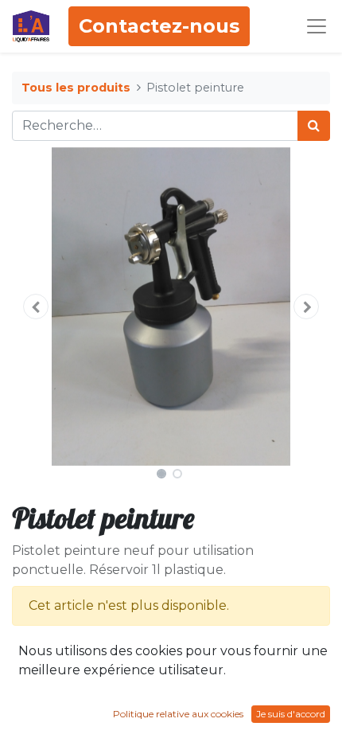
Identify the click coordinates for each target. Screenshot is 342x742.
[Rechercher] (313, 126)
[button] (36, 306)
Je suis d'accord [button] (290, 714)
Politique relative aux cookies (178, 714)
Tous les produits (75, 87)
